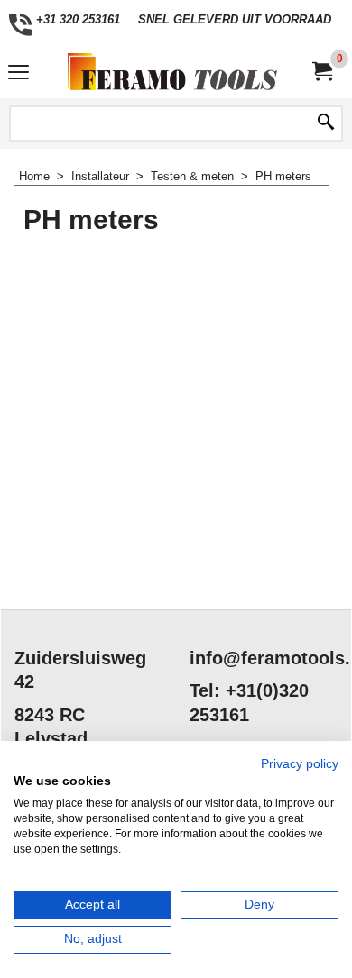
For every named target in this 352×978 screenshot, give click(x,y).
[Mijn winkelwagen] (321, 71)
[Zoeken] (326, 123)
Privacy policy (299, 764)
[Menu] (18, 73)
